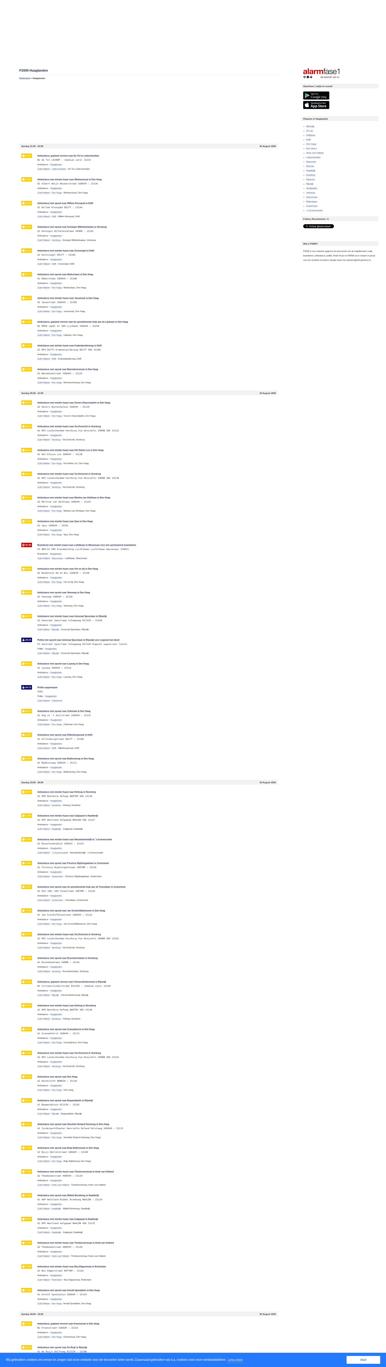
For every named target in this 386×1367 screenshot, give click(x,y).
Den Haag (311, 144)
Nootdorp (310, 175)
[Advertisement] (140, 111)
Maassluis (311, 161)
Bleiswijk (310, 126)
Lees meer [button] (235, 1359)
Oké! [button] (363, 1359)
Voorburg (310, 192)
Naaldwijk (310, 170)
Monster (310, 166)
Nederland (24, 78)
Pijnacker (310, 179)
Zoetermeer (312, 206)
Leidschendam (313, 157)
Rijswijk (309, 184)
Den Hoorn (311, 148)
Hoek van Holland (314, 153)
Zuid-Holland (43, 169)
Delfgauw (310, 135)
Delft (308, 139)
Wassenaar (311, 197)
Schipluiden (311, 188)
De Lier (309, 131)
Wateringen (311, 201)
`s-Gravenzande (314, 210)
